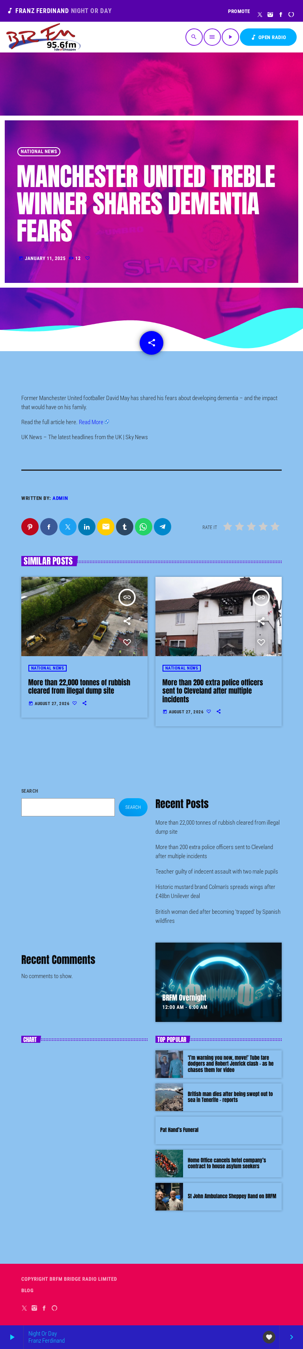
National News (39, 152)
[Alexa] (291, 15)
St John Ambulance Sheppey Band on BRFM (232, 1196)
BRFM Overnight (184, 997)
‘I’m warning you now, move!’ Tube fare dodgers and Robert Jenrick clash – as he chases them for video (231, 1064)
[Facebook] (281, 15)
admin (60, 498)
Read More (91, 422)
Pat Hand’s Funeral (179, 1130)
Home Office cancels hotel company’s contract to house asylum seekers (227, 1164)
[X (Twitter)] (260, 15)
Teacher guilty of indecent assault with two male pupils (216, 871)
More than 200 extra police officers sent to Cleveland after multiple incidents (213, 691)
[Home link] (43, 37)
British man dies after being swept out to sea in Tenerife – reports (230, 1097)
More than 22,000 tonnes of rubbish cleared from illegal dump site (79, 686)
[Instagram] (270, 15)
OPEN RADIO (268, 37)
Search (29, 791)
